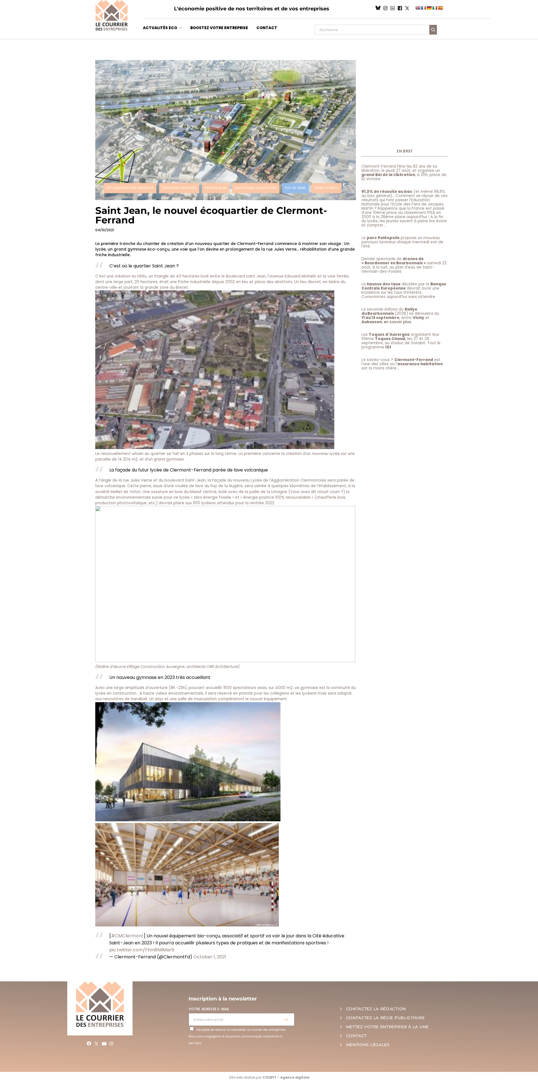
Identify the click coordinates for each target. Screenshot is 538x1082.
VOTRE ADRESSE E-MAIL (209, 1009)
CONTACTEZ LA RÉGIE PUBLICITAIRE (385, 1017)
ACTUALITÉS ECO (160, 28)
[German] (429, 8)
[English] (417, 8)
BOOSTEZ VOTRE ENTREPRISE (219, 28)
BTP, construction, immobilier (130, 188)
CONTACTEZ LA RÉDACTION (376, 1008)
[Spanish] (440, 8)
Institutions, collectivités (256, 188)
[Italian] (434, 8)
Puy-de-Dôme (295, 188)
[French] (423, 8)
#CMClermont (127, 936)
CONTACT (266, 28)
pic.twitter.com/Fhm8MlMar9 (141, 950)
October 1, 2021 (209, 957)
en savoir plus (397, 322)
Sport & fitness (326, 188)
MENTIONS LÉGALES (368, 1044)
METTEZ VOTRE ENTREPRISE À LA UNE (387, 1026)
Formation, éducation (179, 188)
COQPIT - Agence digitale (286, 1077)
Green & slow (215, 188)
